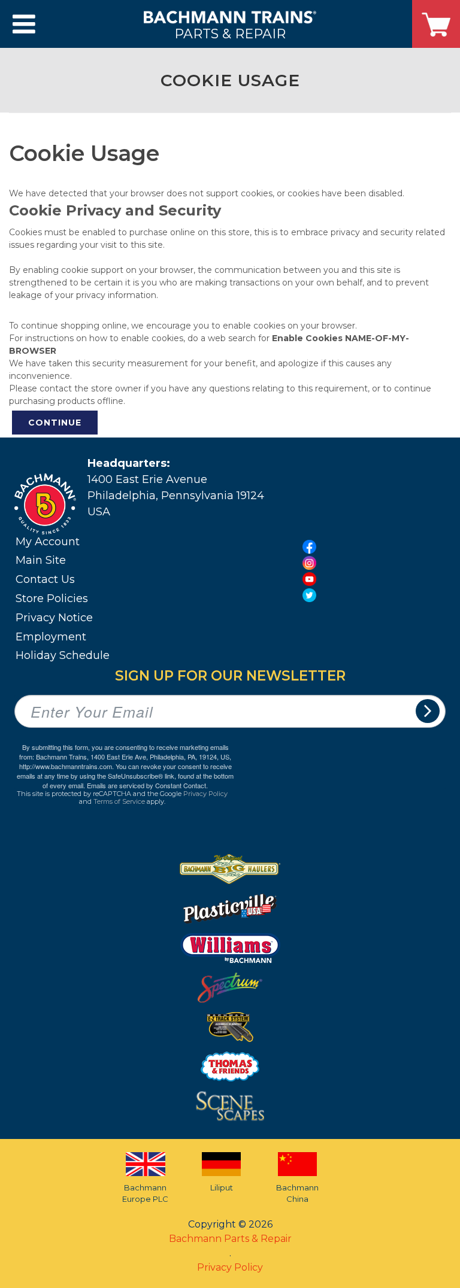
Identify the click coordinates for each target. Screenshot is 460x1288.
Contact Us (45, 579)
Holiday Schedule (63, 655)
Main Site (41, 560)
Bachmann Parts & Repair (230, 1238)
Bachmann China (297, 1193)
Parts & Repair (230, 33)
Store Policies (52, 598)
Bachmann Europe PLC (145, 1193)
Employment (51, 636)
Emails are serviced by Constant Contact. (147, 785)
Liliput (221, 1187)
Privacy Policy (205, 793)
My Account (48, 541)
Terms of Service (119, 801)
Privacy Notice (54, 617)
